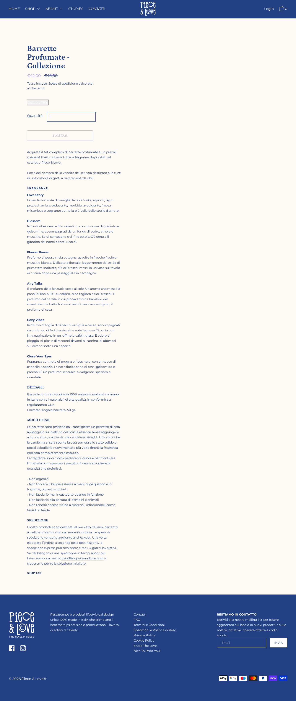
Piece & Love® (34, 679)
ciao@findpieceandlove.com (82, 558)
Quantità (34, 116)
